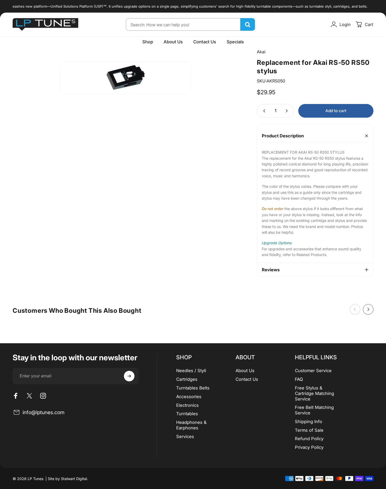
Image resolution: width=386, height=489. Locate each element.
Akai (261, 51)
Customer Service (313, 370)
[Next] (368, 309)
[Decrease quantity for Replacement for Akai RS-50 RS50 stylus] (263, 110)
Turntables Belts (193, 388)
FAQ (299, 379)
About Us (245, 370)
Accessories (188, 396)
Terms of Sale (309, 430)
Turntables (187, 413)
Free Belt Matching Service (314, 410)
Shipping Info (308, 421)
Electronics (187, 405)
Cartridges (186, 379)
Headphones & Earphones (191, 425)
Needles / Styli (191, 370)
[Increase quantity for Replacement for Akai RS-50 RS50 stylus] (288, 110)
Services (185, 436)
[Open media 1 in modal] (125, 78)
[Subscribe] (129, 376)
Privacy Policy (309, 447)
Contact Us (247, 379)
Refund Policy (309, 438)
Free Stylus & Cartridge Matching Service (314, 393)
